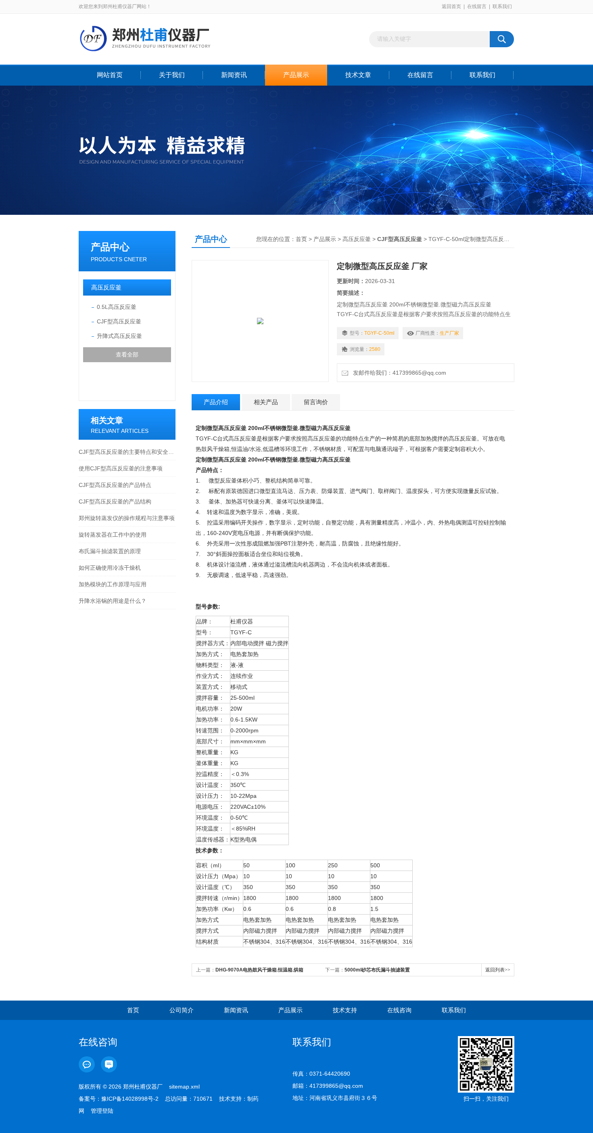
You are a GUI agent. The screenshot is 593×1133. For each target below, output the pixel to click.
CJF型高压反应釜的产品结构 (115, 501)
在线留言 (477, 6)
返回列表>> (497, 970)
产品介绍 (216, 402)
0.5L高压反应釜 (116, 307)
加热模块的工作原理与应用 (112, 584)
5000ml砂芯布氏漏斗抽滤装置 (377, 970)
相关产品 (266, 402)
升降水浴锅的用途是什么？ (112, 601)
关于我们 (172, 74)
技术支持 (345, 1010)
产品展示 (296, 74)
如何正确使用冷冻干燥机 (110, 567)
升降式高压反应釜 (119, 336)
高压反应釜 (106, 287)
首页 (301, 239)
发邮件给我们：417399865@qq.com (398, 372)
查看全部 (127, 354)
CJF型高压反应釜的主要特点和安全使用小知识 (127, 452)
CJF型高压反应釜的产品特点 (115, 485)
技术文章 (358, 74)
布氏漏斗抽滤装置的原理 (110, 551)
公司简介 (181, 1010)
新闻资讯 (234, 74)
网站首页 (110, 74)
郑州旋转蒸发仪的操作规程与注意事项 (127, 518)
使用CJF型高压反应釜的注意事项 (121, 468)
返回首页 (451, 6)
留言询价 (316, 402)
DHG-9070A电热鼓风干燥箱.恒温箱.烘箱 (259, 970)
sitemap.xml (184, 1086)
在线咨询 (399, 1010)
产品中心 (110, 246)
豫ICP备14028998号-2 (130, 1098)
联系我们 (502, 6)
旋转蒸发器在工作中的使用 (112, 534)
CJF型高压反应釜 (119, 321)
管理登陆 (102, 1111)
